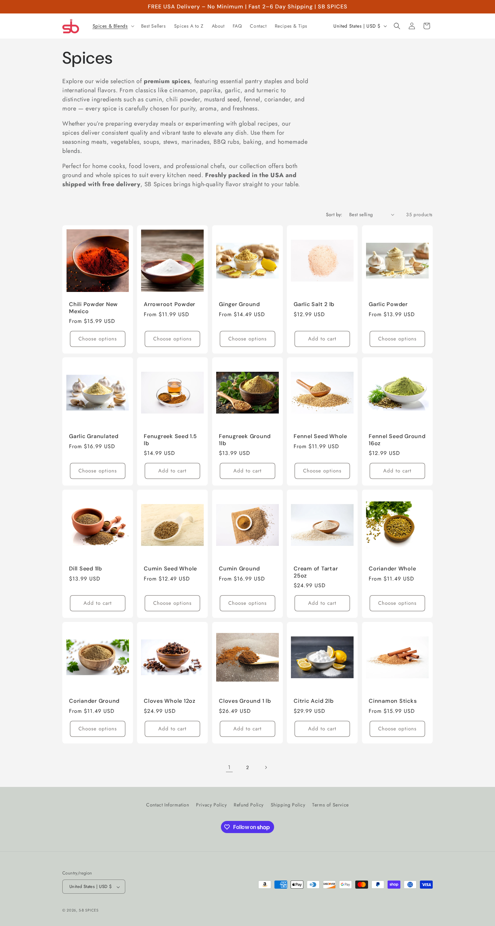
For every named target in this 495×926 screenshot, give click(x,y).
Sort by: (334, 214)
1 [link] (229, 767)
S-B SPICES (89, 910)
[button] (113, 26)
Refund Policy (249, 804)
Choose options (97, 338)
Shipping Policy (288, 804)
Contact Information (167, 804)
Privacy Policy (211, 804)
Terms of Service (330, 804)
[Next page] (265, 767)
